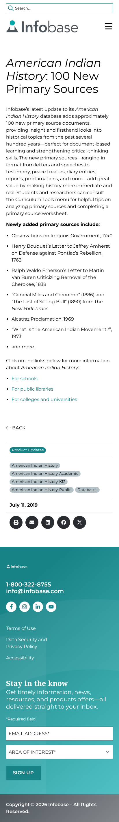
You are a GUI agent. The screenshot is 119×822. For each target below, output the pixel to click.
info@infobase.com (35, 591)
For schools (25, 378)
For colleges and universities (44, 399)
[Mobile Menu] (108, 26)
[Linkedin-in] (38, 607)
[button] (16, 522)
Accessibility (20, 658)
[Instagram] (24, 607)
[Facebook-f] (11, 607)
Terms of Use (21, 628)
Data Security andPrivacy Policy (26, 643)
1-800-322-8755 (28, 584)
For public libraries (32, 389)
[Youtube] (51, 607)
